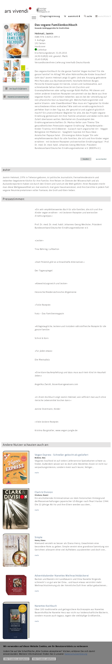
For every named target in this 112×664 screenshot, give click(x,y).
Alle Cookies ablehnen (44, 659)
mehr (37, 473)
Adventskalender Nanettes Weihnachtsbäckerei (62, 575)
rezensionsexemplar (18, 96)
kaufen (86, 159)
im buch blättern (18, 88)
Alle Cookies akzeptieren (16, 659)
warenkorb (73, 16)
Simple (38, 537)
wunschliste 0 (104, 16)
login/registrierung (51, 16)
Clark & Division (44, 492)
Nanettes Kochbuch (46, 605)
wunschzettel (101, 159)
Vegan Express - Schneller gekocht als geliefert (61, 454)
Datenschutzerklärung (76, 654)
